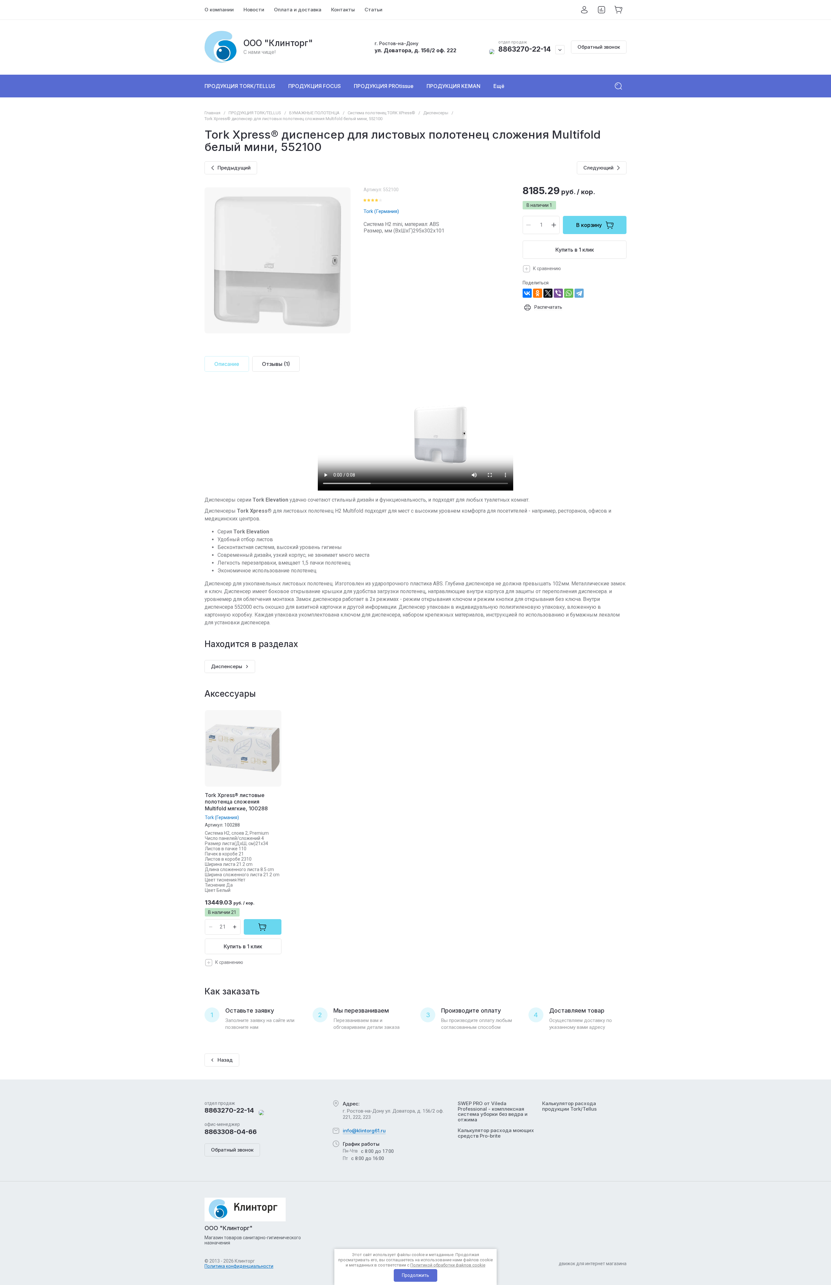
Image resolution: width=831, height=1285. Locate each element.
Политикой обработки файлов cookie (447, 1265)
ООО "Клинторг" (278, 43)
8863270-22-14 (524, 49)
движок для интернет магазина (592, 1263)
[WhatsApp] (568, 293)
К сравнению (547, 268)
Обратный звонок (598, 47)
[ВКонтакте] (527, 293)
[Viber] (558, 293)
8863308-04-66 (231, 1132)
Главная (212, 112)
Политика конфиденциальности (239, 1266)
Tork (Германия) (381, 211)
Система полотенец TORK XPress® (381, 112)
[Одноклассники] (537, 293)
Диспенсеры (435, 112)
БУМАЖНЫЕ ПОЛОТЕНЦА (314, 112)
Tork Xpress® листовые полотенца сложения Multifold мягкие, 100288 (236, 802)
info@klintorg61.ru (364, 1131)
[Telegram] (579, 293)
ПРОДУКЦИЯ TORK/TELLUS (255, 112)
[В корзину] (262, 927)
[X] (547, 293)
